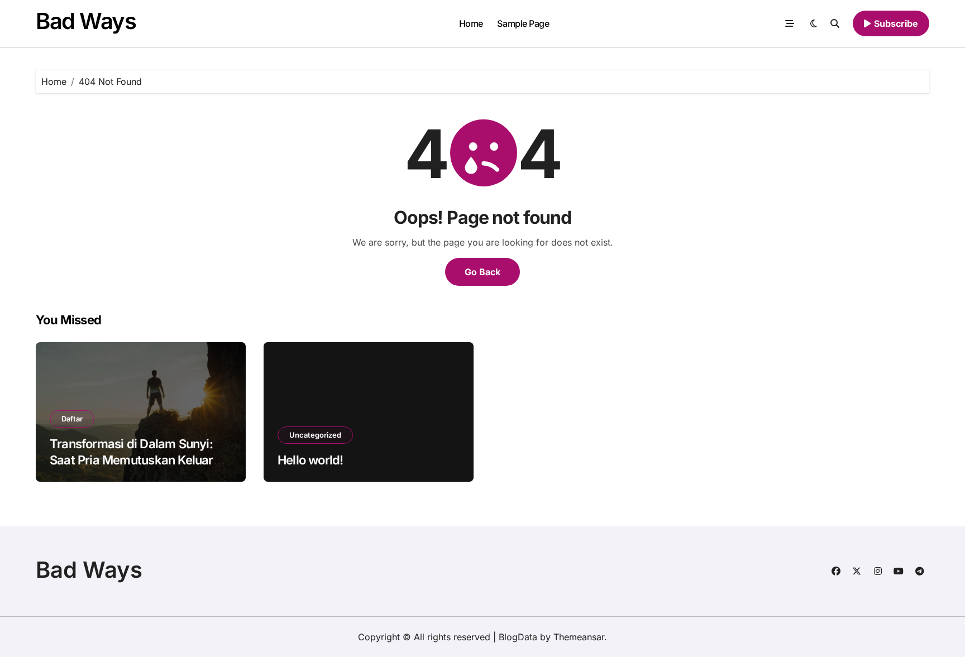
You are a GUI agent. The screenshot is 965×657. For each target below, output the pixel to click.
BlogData (518, 636)
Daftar (72, 418)
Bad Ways (86, 21)
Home (471, 23)
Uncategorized (315, 434)
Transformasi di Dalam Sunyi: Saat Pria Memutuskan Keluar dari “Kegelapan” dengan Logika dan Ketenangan (139, 468)
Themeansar (578, 636)
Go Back (482, 271)
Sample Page (523, 23)
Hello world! (310, 460)
